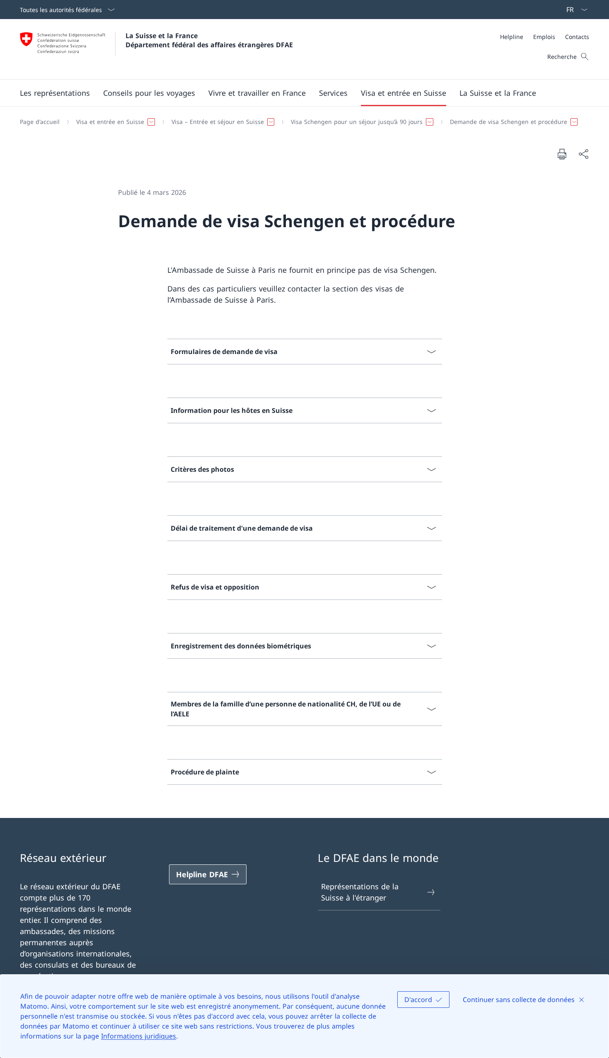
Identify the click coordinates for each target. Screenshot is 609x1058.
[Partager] (583, 154)
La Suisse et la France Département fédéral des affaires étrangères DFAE (209, 40)
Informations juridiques (138, 1036)
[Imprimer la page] (562, 154)
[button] (55, 93)
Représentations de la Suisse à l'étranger (360, 892)
